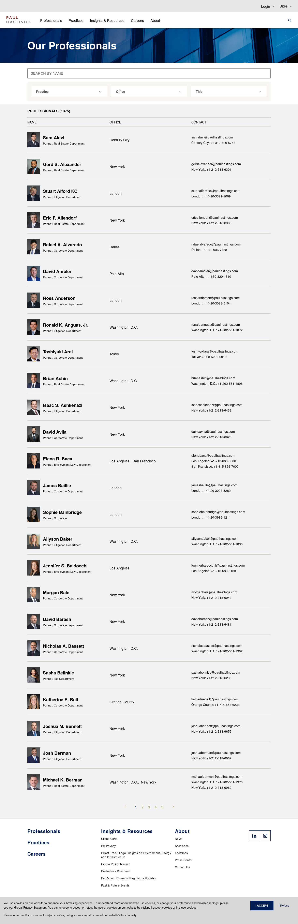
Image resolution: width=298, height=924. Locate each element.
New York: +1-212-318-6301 (211, 169)
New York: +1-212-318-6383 (211, 223)
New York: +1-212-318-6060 (211, 787)
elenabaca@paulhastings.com (213, 455)
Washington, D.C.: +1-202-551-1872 (217, 330)
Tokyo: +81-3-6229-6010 (209, 356)
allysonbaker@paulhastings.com (214, 538)
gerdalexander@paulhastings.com (216, 164)
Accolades (182, 846)
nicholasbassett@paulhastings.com (216, 645)
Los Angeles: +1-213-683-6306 (213, 461)
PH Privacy (108, 846)
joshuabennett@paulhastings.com (215, 726)
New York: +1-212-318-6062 (211, 758)
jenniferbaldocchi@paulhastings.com (218, 565)
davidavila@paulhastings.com (213, 431)
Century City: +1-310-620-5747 (213, 142)
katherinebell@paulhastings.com (215, 699)
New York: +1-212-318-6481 (211, 624)
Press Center (184, 860)
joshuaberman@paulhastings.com (216, 752)
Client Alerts (109, 839)
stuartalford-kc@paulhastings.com (215, 190)
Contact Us (182, 867)
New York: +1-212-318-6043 (211, 597)
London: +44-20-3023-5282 (211, 490)
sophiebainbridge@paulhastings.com (218, 511)
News (178, 839)
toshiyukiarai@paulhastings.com (214, 351)
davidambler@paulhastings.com (214, 271)
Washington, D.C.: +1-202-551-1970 (217, 782)
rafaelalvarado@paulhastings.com (216, 244)
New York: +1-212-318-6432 (211, 410)
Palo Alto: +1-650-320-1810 (211, 276)
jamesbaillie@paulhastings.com (214, 485)
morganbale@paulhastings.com (214, 592)
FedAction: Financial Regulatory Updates (128, 878)
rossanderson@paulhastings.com (215, 297)
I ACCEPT (261, 905)
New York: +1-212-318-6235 (211, 677)
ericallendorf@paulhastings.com (214, 217)
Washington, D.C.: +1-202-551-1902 (217, 651)
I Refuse (284, 905)
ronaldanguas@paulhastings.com (215, 324)
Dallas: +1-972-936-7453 (209, 249)
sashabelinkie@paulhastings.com (215, 672)
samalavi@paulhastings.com (212, 137)
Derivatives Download (115, 871)
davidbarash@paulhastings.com (214, 618)
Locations (181, 853)
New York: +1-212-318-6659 (211, 731)
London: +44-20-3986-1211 (211, 517)
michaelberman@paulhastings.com (216, 776)
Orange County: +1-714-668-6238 (215, 704)
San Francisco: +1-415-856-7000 (215, 466)
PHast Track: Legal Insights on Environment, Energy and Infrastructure (136, 855)
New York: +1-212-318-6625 (211, 437)
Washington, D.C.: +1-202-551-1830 (217, 544)
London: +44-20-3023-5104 (211, 303)
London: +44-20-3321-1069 (211, 196)
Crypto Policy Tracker (115, 864)
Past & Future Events (115, 885)
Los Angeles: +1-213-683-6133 (213, 570)
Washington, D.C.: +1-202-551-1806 (217, 383)
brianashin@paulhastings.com (213, 378)
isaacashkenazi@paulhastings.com (216, 404)
